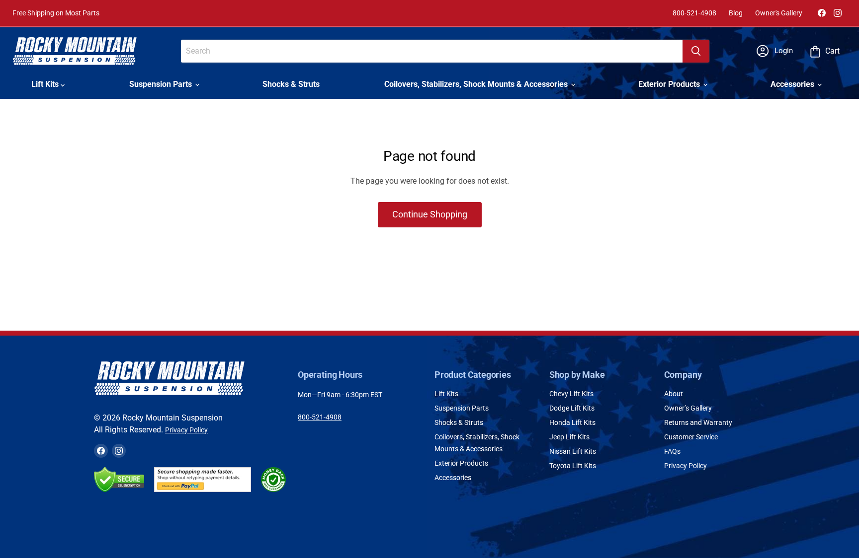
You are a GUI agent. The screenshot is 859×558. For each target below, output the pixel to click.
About (673, 394)
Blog (736, 13)
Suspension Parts (161, 84)
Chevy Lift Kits (571, 394)
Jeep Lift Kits (569, 437)
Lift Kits (46, 84)
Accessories (793, 84)
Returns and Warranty (698, 422)
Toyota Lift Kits (572, 466)
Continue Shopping (429, 214)
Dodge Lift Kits (572, 408)
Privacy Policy (186, 430)
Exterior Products (670, 84)
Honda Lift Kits (572, 422)
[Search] (696, 51)
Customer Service (691, 437)
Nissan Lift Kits (572, 451)
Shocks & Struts (291, 84)
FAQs (672, 451)
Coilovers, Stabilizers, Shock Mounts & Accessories (477, 84)
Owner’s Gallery (688, 408)
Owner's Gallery (778, 13)
